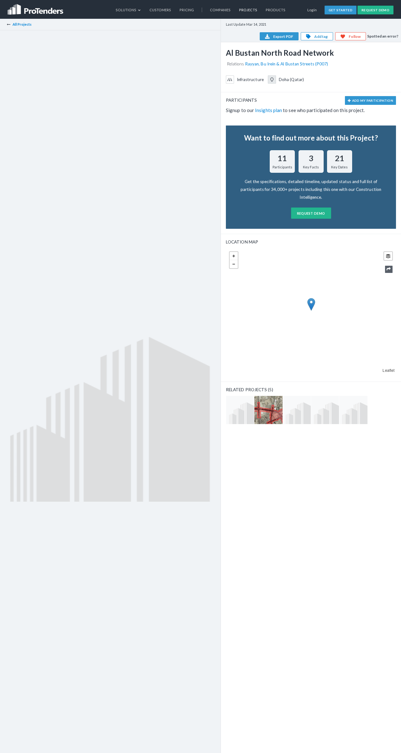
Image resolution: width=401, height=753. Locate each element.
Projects (248, 10)
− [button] (234, 264)
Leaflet (388, 370)
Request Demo (375, 10)
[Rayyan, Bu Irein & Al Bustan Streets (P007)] (325, 410)
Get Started (341, 10)
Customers (160, 10)
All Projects (22, 24)
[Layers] (388, 256)
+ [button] (234, 256)
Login (312, 10)
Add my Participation (372, 100)
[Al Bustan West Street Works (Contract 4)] (353, 410)
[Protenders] (36, 7)
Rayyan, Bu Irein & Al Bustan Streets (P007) (286, 63)
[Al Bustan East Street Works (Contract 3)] (297, 410)
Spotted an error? (382, 36)
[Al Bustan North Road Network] (240, 410)
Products (276, 10)
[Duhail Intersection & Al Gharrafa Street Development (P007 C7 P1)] (268, 410)
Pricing (187, 10)
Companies (220, 10)
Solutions (126, 10)
